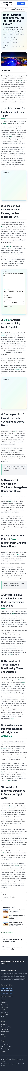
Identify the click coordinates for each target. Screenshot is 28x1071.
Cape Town (4, 1012)
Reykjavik (3, 1017)
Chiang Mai (4, 1005)
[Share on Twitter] (13, 46)
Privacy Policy (5, 1044)
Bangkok (3, 1002)
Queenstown (4, 1014)
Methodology (5, 1031)
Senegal (6, 897)
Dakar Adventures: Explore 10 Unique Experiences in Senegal (16, 917)
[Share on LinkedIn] (19, 46)
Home (2, 8)
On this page (7, 70)
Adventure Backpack (7, 3)
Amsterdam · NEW (6, 993)
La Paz (3, 1009)
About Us (4, 1024)
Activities (6, 736)
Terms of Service (6, 1046)
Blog (7, 8)
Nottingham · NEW (6, 988)
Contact (3, 1036)
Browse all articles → (7, 932)
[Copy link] (23, 46)
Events (9, 246)
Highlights (17, 369)
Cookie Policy (5, 1049)
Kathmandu (4, 1007)
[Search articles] (14, 3)
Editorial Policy (5, 1029)
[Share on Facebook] (16, 46)
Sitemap (3, 1051)
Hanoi (3, 1000)
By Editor (16, 42)
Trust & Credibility (6, 1027)
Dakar (4, 123)
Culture (20, 80)
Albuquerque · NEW (7, 990)
